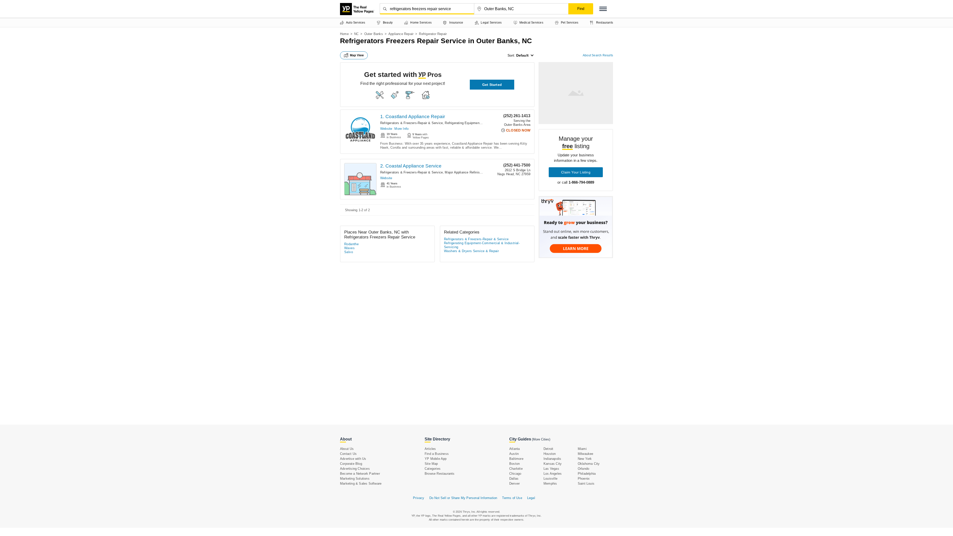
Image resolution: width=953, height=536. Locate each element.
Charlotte (516, 468)
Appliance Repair (400, 34)
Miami (582, 449)
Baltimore (516, 459)
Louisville (550, 478)
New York (585, 459)
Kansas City (553, 464)
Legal (531, 498)
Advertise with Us (353, 459)
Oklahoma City (589, 464)
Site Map (431, 464)
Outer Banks (373, 34)
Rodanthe (351, 244)
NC (356, 34)
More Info (401, 128)
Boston (514, 464)
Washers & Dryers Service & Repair (471, 251)
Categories (433, 468)
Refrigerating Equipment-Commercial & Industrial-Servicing (482, 245)
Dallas (513, 478)
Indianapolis (552, 459)
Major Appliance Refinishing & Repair (472, 172)
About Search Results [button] (598, 55)
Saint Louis (586, 483)
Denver (514, 483)
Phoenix (584, 478)
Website (386, 128)
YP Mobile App (436, 459)
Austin (514, 454)
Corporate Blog (351, 464)
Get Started (492, 85)
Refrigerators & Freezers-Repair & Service (411, 123)
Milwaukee (585, 454)
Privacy (418, 498)
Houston (550, 454)
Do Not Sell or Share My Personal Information (463, 498)
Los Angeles (553, 473)
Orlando (583, 468)
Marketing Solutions (355, 478)
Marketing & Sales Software (360, 483)
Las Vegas (551, 468)
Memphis (550, 483)
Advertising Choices (355, 468)
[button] (603, 9)
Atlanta (514, 449)
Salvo (348, 252)
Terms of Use (512, 498)
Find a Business (437, 454)
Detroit (548, 449)
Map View (357, 55)
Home (344, 34)
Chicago (515, 473)
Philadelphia (587, 473)
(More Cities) (541, 439)
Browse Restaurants (440, 473)
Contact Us (348, 454)
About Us (347, 449)
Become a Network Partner (360, 473)
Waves (349, 248)
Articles (430, 449)
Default (522, 55)
